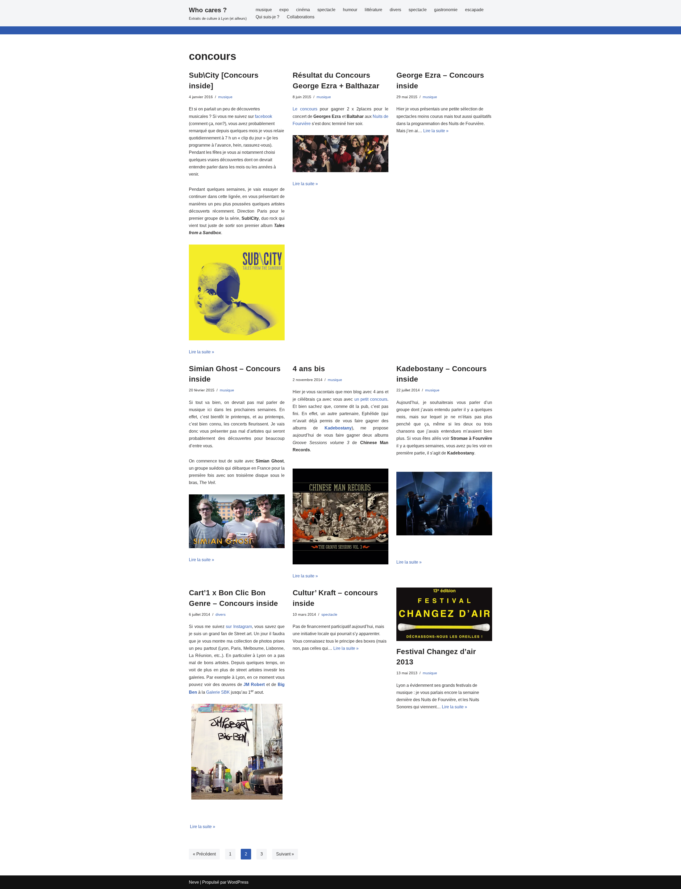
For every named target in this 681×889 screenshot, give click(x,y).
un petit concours (371, 399)
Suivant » (285, 854)
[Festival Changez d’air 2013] (444, 614)
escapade (474, 9)
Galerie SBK (218, 692)
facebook (263, 116)
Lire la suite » (201, 352)
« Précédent (204, 854)
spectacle (326, 9)
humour (350, 9)
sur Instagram (239, 626)
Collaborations (300, 17)
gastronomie (446, 9)
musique (264, 9)
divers (395, 9)
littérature (373, 9)
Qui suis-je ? (267, 17)
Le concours (305, 109)
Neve (194, 882)
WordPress (237, 882)
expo (284, 9)
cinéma (303, 9)
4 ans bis (309, 369)
